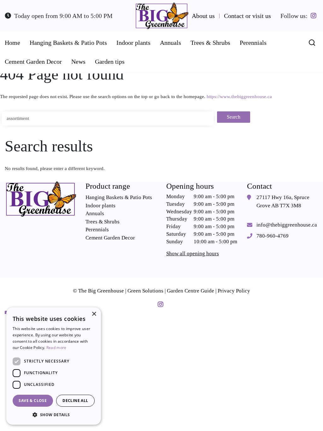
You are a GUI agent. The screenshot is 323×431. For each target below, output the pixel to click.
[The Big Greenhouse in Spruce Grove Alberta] (161, 16)
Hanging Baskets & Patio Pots (118, 197)
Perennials (97, 230)
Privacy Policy (234, 291)
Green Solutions (145, 291)
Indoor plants (100, 206)
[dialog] (53, 366)
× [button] (93, 314)
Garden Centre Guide (190, 291)
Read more (56, 347)
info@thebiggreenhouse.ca (286, 225)
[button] (54, 414)
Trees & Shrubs (102, 222)
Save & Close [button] (33, 400)
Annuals (94, 213)
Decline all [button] (75, 400)
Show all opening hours (192, 254)
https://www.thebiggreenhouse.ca (239, 96)
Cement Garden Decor (110, 238)
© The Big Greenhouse (98, 291)
